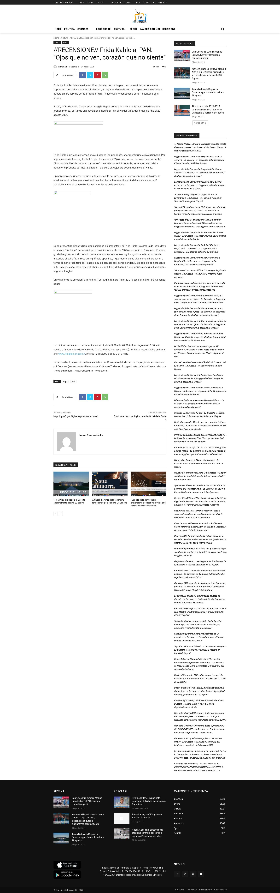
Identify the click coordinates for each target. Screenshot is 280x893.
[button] (223, 29)
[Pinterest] (97, 75)
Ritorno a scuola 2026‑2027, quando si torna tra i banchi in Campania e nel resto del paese (208, 109)
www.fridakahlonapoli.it (71, 353)
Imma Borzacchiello (69, 67)
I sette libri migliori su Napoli (203, 564)
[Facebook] (82, 75)
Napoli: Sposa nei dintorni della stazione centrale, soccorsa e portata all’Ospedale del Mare (147, 832)
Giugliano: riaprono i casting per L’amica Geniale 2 (199, 226)
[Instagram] (185, 874)
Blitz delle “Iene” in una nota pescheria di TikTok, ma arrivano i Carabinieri (149, 801)
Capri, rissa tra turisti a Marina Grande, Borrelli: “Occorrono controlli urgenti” (207, 54)
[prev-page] (55, 514)
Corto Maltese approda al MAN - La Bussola (196, 608)
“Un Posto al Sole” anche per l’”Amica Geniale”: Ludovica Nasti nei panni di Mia (198, 353)
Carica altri (199, 122)
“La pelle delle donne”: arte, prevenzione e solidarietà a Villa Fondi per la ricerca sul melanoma (148, 503)
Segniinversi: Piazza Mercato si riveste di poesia (198, 213)
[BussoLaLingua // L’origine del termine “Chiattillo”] (121, 818)
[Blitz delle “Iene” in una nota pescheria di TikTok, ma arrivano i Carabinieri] (121, 802)
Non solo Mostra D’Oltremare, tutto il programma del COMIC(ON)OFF (200, 612)
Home (56, 37)
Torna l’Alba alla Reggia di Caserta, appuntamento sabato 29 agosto (208, 92)
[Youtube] (201, 874)
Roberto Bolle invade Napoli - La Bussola (194, 412)
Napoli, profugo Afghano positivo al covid (75, 416)
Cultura (64, 37)
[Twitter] (90, 75)
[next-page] (61, 514)
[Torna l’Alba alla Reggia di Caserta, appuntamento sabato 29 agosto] (71, 484)
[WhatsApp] (105, 75)
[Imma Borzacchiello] (55, 66)
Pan (73, 381)
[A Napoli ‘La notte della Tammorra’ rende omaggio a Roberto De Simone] (110, 484)
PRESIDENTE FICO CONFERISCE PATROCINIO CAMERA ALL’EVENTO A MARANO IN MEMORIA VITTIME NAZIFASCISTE (198, 767)
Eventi (65, 42)
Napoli (66, 381)
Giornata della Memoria (186, 763)
